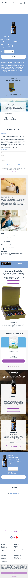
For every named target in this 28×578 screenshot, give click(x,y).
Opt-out (20, 573)
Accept (7, 573)
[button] (8, 366)
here (2, 570)
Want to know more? (14, 574)
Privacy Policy (14, 576)
